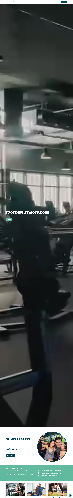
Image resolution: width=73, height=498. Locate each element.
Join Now (64, 1)
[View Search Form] (53, 2)
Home (27, 1)
